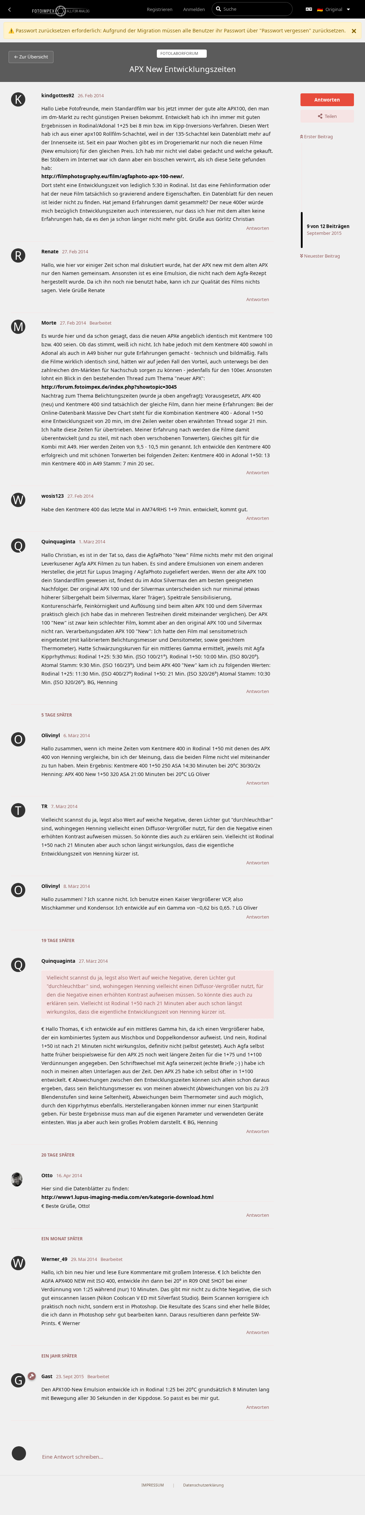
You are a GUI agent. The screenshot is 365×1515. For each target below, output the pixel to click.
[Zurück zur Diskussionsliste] (9, 9)
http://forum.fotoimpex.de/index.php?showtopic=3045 (109, 386)
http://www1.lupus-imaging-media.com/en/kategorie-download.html (127, 1197)
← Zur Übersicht (31, 56)
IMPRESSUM (153, 1485)
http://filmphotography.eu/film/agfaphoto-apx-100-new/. (112, 176)
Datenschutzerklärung (203, 1485)
